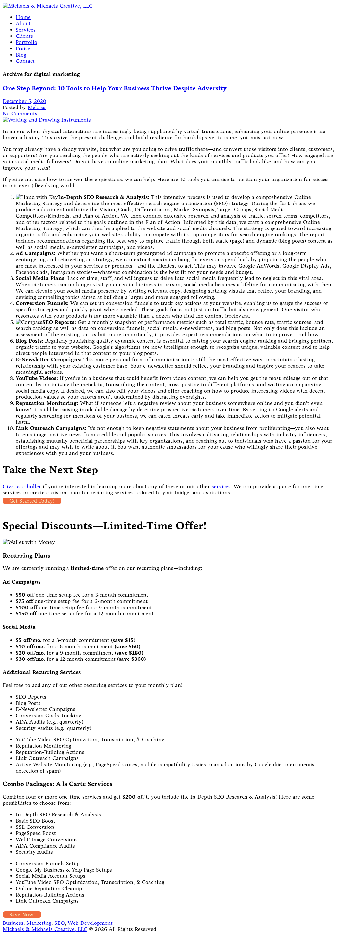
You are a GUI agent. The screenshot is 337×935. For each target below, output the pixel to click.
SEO (59, 923)
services (221, 486)
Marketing (38, 923)
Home (23, 17)
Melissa (37, 107)
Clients (24, 36)
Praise (23, 48)
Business (13, 923)
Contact (25, 61)
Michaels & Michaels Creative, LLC (45, 929)
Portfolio (26, 42)
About (23, 23)
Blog (21, 55)
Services (26, 30)
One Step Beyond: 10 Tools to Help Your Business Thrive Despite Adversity (115, 88)
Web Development (90, 923)
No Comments (20, 113)
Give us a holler (22, 486)
